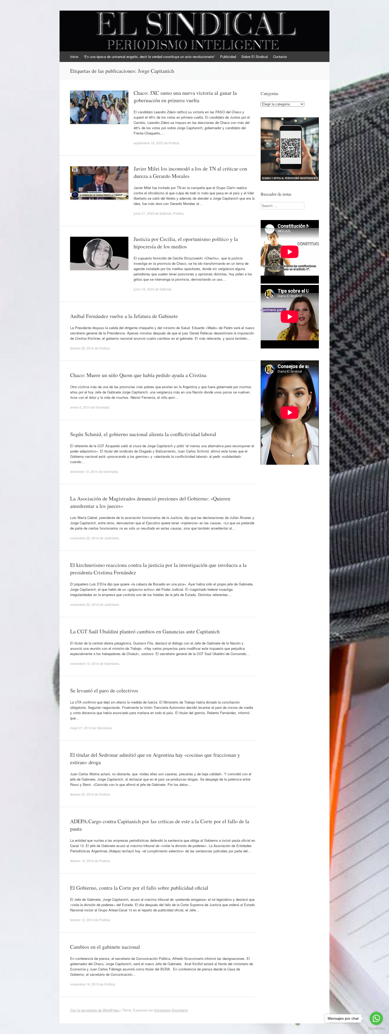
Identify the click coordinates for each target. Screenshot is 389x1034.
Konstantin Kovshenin (171, 1010)
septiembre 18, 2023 (148, 143)
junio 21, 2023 (144, 213)
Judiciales (111, 538)
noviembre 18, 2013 (84, 984)
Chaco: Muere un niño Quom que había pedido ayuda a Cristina (138, 375)
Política (174, 143)
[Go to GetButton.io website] (376, 1028)
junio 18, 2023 (144, 289)
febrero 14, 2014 (82, 860)
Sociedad (102, 407)
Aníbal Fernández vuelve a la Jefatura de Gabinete (124, 316)
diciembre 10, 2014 (84, 471)
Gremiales (110, 471)
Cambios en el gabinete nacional (105, 946)
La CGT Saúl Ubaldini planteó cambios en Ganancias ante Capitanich (145, 631)
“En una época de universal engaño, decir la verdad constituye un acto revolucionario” (149, 56)
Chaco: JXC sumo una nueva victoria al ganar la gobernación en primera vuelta (185, 96)
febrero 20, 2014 (82, 794)
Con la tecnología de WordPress (95, 1010)
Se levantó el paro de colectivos (104, 690)
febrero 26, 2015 (82, 348)
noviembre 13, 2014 (84, 663)
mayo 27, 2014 (81, 728)
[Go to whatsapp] (376, 1018)
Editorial (165, 213)
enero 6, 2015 (80, 407)
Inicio (74, 56)
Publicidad (228, 56)
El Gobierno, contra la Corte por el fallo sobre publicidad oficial (139, 887)
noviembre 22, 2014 (84, 604)
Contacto (280, 56)
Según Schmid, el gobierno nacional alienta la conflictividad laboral (143, 434)
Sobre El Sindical (254, 56)
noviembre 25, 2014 (84, 538)
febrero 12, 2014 (82, 919)
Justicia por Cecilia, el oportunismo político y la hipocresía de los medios (186, 242)
